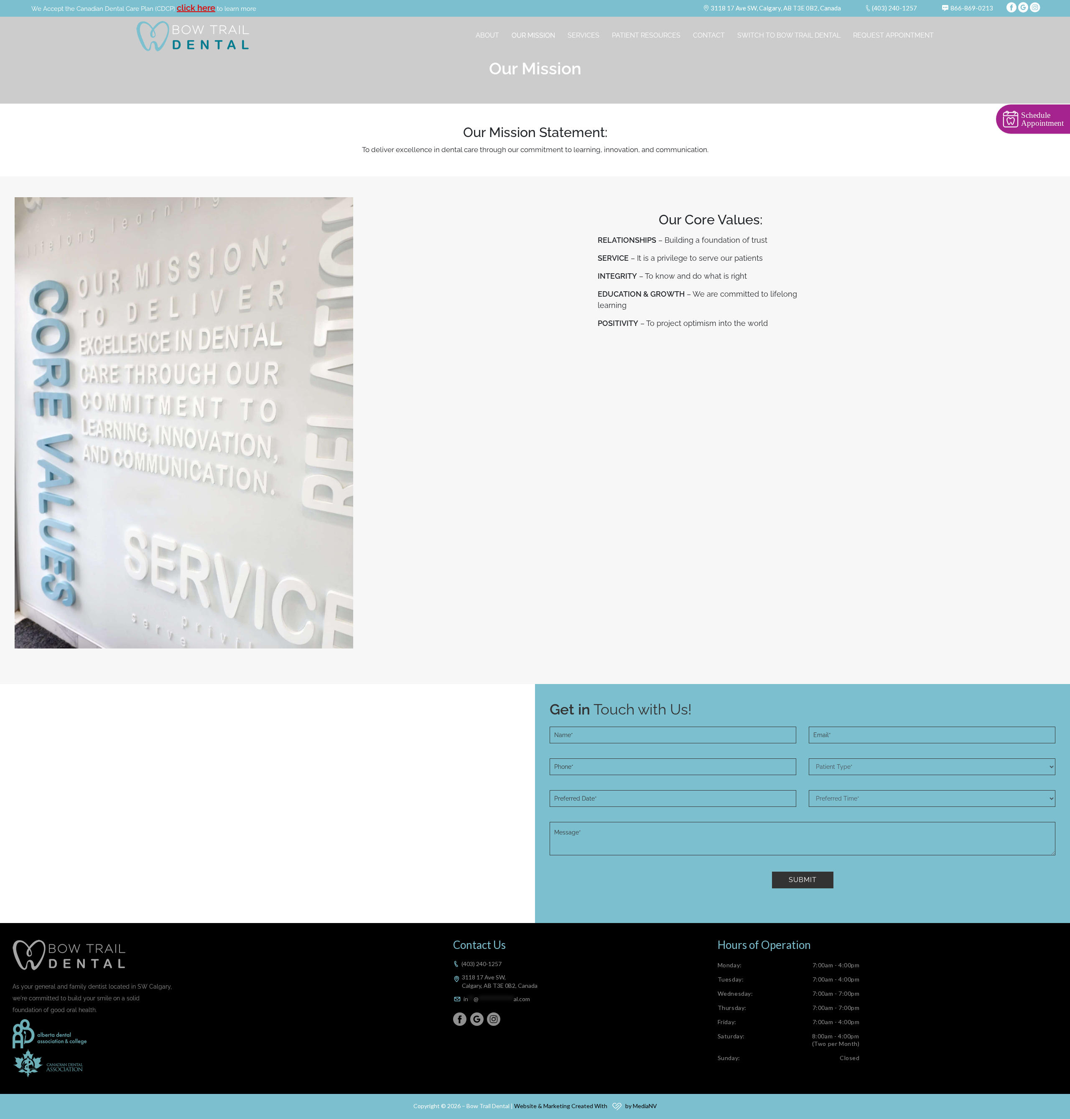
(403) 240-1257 (894, 8)
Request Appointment (893, 35)
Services (583, 35)
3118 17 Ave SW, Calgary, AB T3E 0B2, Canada (776, 8)
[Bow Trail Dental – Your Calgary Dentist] (192, 36)
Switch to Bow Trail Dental (789, 35)
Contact (709, 35)
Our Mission (533, 35)
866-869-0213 (971, 8)
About (487, 35)
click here (196, 8)
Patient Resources (646, 35)
